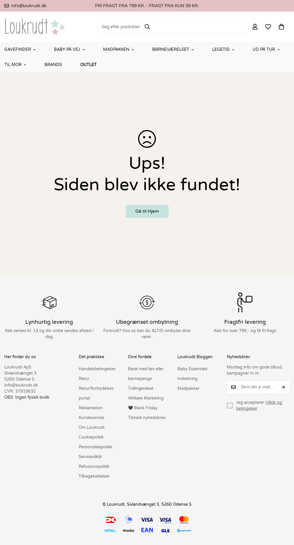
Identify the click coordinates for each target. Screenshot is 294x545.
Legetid (221, 49)
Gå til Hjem (147, 211)
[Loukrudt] (35, 27)
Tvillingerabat (140, 388)
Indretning (187, 378)
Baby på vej (67, 49)
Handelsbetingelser (97, 368)
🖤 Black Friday (143, 408)
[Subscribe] (283, 387)
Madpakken (116, 49)
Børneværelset (170, 49)
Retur (84, 378)
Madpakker (188, 388)
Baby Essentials (192, 368)
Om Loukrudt (92, 427)
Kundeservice (91, 417)
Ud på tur (264, 49)
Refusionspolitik (94, 466)
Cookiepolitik (91, 437)
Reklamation (91, 408)
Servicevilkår (90, 456)
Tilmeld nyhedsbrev (147, 417)
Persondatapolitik (95, 447)
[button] (281, 26)
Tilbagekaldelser (94, 476)
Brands (53, 64)
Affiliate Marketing (146, 398)
